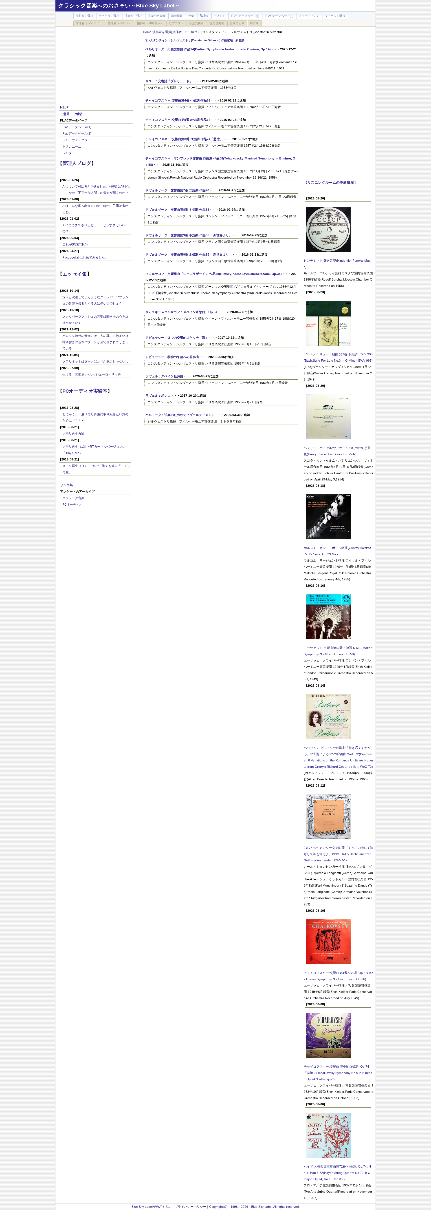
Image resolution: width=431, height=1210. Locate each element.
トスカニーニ (71, 146)
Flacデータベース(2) (76, 133)
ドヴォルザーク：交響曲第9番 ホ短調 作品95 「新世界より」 (188, 235)
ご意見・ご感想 (71, 114)
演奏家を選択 (161, 32)
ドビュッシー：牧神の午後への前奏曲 (172, 357)
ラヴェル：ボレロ (158, 395)
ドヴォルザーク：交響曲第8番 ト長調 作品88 (177, 209)
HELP (64, 107)
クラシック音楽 (73, 498)
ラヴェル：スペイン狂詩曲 (164, 376)
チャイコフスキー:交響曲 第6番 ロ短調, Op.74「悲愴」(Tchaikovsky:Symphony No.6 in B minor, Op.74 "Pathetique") (338, 1073)
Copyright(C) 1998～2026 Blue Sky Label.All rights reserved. (254, 1206)
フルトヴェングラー (76, 140)
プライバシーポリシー (190, 1206)
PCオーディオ (72, 504)
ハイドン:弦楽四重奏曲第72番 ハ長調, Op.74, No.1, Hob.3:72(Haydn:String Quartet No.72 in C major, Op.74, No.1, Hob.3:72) (337, 1173)
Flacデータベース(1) (76, 127)
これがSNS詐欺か (75, 244)
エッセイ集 (74, 274)
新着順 (239, 40)
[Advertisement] (96, 63)
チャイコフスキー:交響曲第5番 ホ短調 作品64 (177, 120)
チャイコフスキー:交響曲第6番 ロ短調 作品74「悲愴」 (184, 139)
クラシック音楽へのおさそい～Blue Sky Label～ (119, 5)
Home (147, 32)
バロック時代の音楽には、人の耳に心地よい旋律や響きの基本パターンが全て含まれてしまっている (95, 342)
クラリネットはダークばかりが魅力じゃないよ (95, 361)
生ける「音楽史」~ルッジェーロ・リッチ (91, 374)
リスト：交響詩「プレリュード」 (169, 81)
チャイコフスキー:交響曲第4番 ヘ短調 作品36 (177, 100)
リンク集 (66, 485)
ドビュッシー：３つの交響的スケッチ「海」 (176, 337)
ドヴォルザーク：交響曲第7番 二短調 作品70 (177, 190)
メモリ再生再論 (73, 433)
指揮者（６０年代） (186, 32)
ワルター (68, 153)
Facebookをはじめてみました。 (85, 257)
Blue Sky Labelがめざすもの (152, 1206)
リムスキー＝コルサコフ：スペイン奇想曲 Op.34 (181, 312)
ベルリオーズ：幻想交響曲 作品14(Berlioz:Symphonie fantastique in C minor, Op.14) (208, 49)
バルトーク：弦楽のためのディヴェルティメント (180, 415)
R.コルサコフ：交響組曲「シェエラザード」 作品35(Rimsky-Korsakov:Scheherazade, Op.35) (213, 274)
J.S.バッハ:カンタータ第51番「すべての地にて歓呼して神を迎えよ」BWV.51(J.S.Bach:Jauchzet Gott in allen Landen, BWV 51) (338, 854)
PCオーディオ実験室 (85, 391)
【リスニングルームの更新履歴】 (331, 182)
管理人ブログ (76, 163)
